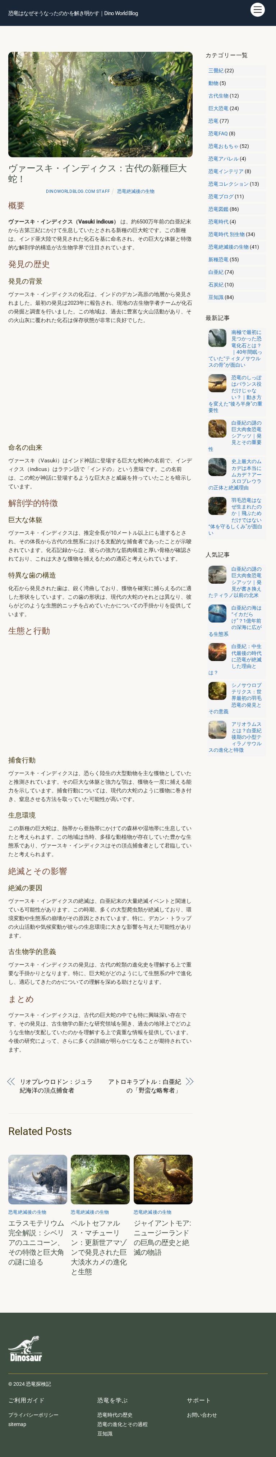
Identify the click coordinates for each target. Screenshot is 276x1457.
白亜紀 (216, 272)
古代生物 (218, 96)
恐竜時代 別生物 (226, 234)
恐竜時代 (218, 222)
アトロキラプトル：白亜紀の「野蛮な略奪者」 (144, 1086)
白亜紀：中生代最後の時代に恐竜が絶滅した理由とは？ (235, 659)
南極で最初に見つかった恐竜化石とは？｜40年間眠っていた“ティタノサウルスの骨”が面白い (235, 348)
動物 (213, 83)
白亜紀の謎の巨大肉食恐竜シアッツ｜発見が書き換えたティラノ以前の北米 (235, 582)
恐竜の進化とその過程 (122, 1424)
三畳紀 (216, 70)
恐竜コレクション (228, 184)
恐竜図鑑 (218, 209)
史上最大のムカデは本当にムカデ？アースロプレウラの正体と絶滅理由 (235, 474)
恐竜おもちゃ (223, 146)
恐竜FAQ (218, 133)
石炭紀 (216, 285)
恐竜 (213, 121)
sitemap (17, 1424)
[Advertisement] (100, 383)
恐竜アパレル (223, 159)
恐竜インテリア (226, 171)
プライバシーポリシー (33, 1415)
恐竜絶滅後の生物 (136, 191)
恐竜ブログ (221, 196)
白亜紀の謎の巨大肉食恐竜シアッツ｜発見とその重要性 (235, 436)
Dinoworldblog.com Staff (78, 191)
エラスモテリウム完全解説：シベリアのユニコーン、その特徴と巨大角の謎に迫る (36, 1242)
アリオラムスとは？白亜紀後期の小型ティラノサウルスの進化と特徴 (235, 737)
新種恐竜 (218, 259)
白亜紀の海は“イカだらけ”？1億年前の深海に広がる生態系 (235, 621)
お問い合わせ (202, 1415)
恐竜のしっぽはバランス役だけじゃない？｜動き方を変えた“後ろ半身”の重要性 (235, 394)
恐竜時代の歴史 (115, 1415)
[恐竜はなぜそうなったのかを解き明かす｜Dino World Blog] (26, 1367)
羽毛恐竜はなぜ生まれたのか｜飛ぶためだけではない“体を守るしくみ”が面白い (235, 516)
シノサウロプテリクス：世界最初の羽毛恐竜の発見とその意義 (235, 698)
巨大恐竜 (218, 108)
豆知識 (216, 297)
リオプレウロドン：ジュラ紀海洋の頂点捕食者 (56, 1086)
